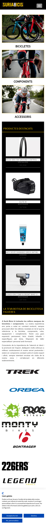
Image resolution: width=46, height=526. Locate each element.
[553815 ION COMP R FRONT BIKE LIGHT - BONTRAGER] (23, 278)
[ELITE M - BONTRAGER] (23, 185)
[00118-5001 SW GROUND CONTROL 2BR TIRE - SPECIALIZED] (23, 146)
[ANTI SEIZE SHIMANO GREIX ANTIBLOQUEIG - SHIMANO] (23, 232)
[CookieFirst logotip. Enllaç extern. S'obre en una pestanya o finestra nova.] (3, 493)
